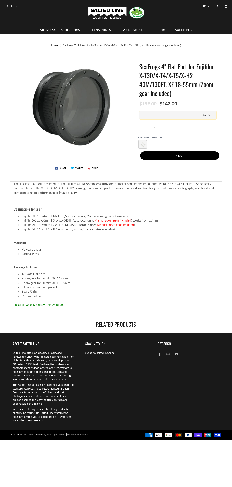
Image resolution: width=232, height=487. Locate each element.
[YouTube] (176, 354)
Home (54, 45)
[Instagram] (168, 354)
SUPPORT (183, 30)
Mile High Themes (56, 434)
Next (179, 155)
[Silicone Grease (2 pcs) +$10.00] (142, 144)
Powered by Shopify (77, 434)
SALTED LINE (27, 434)
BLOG (161, 30)
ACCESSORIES (134, 30)
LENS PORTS (102, 30)
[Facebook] (159, 354)
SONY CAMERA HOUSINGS (60, 30)
